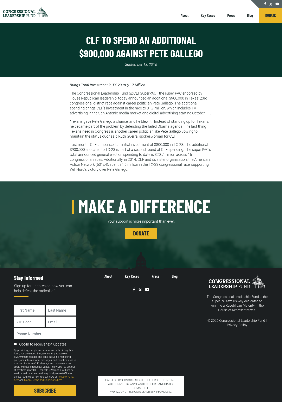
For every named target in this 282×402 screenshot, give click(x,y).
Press (231, 15)
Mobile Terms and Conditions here (43, 380)
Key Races (208, 15)
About (184, 15)
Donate (270, 15)
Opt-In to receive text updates (42, 344)
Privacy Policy (237, 325)
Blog (250, 15)
